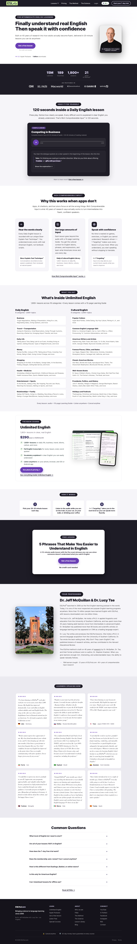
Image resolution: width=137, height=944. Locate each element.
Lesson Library (80, 922)
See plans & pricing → (31, 470)
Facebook (103, 916)
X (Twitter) (103, 913)
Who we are (79, 910)
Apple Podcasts (54, 913)
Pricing (63, 3)
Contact (103, 925)
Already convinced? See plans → (25, 53)
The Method (73, 3)
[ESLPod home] (12, 3)
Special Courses (55, 922)
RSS (101, 922)
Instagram (103, 919)
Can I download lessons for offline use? (45, 882)
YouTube (103, 910)
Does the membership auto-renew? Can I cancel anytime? (53, 859)
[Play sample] (36, 142)
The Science (85, 3)
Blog (76, 925)
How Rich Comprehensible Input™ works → (68, 276)
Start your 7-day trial (121, 3)
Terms (120, 940)
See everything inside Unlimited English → (36, 475)
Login (96, 3)
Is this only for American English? (43, 874)
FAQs (76, 913)
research (97, 649)
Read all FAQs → (68, 890)
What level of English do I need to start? (45, 836)
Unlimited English (55, 910)
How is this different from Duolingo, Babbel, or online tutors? (54, 867)
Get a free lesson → (75, 179)
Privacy (114, 940)
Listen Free (53, 919)
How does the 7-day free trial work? (44, 851)
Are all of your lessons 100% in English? (45, 844)
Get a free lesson (25, 46)
